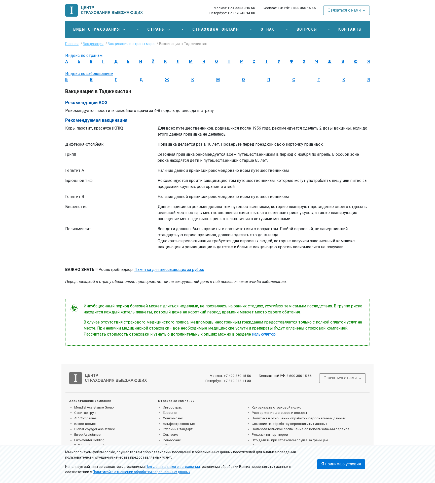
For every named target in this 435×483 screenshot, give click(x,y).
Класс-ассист (85, 424)
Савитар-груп (85, 413)
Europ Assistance (87, 434)
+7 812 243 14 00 (241, 13)
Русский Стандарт (178, 429)
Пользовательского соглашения (173, 467)
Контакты (350, 29)
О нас (268, 29)
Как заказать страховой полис (276, 407)
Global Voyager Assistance (94, 429)
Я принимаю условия (341, 464)
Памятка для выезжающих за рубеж (169, 269)
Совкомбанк (173, 418)
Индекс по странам (83, 55)
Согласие (170, 434)
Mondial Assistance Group (94, 407)
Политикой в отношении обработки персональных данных (141, 472)
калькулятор (264, 334)
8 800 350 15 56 (303, 8)
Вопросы (307, 29)
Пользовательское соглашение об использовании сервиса (300, 429)
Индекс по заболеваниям (89, 73)
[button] (99, 29)
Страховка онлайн (215, 29)
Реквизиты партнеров (270, 434)
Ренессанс (172, 440)
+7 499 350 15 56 (241, 8)
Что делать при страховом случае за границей (290, 440)
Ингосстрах (172, 407)
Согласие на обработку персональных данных (289, 424)
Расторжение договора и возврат (279, 413)
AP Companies (85, 418)
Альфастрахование (179, 424)
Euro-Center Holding (89, 440)
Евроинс (170, 413)
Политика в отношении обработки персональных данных (299, 418)
